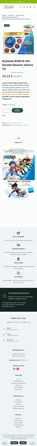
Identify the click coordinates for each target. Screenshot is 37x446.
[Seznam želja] (24, 7)
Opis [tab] (18, 138)
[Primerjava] (27, 7)
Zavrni (23, 443)
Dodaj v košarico (17, 110)
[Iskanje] (21, 7)
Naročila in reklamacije (18, 383)
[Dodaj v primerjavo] (4, 115)
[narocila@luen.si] (13, 1)
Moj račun (18, 418)
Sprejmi (14, 443)
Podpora (18, 404)
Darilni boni (18, 389)
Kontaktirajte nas (18, 381)
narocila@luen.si (19, 1)
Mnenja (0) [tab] (18, 142)
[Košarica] (30, 7)
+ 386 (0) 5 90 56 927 (13, 335)
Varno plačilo (18, 402)
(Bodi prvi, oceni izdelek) (17, 72)
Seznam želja (18, 423)
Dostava (18, 400)
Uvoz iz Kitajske (18, 387)
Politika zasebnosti (18, 408)
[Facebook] (14, 369)
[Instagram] (18, 369)
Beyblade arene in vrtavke (20, 125)
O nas (18, 379)
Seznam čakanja (18, 425)
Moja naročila (18, 420)
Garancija (18, 385)
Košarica (18, 427)
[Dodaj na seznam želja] (3, 115)
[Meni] (34, 7)
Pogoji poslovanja (18, 406)
